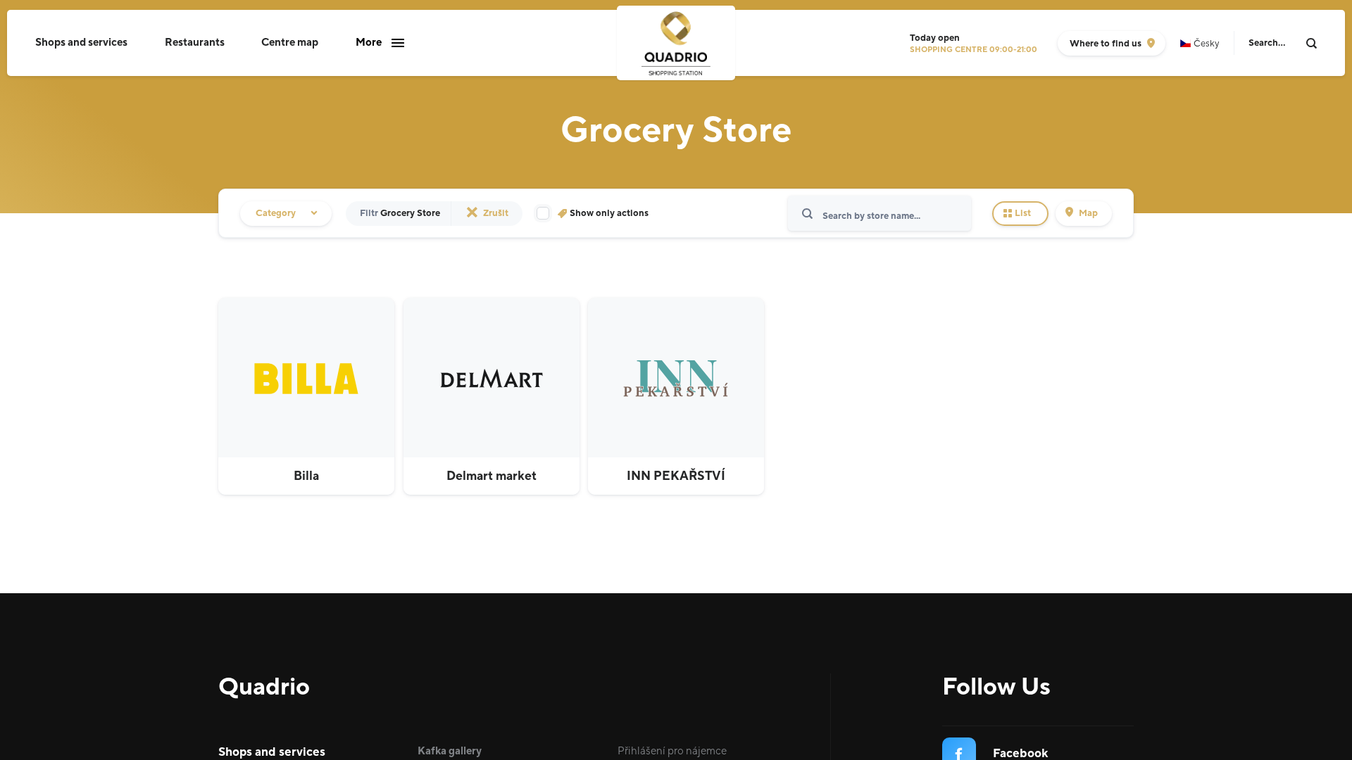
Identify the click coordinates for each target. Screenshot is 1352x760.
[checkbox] (592, 213)
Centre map (289, 42)
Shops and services (81, 42)
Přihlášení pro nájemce (672, 751)
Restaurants (195, 42)
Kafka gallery (450, 751)
